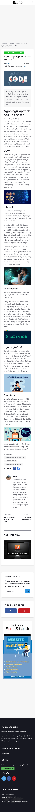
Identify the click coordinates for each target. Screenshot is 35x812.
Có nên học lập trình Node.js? (26, 518)
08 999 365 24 (9, 768)
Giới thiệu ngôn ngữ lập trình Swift (17, 554)
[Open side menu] (2, 2)
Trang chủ (4, 43)
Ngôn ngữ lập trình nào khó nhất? (15, 457)
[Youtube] (24, 610)
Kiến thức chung (20, 43)
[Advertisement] (17, 23)
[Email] (3, 778)
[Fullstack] (17, 650)
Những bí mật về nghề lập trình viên (9, 519)
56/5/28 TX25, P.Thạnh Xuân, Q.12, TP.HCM (17, 801)
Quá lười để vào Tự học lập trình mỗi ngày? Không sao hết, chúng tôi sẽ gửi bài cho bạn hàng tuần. (17, 583)
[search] (32, 2)
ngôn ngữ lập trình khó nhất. (13, 464)
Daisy (8, 64)
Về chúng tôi (5, 753)
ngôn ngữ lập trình (10, 461)
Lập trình (11, 43)
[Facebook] (11, 610)
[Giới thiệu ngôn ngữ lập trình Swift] (17, 549)
